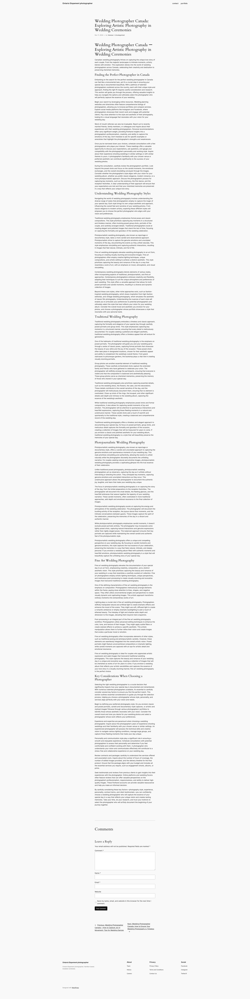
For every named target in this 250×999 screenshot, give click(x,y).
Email (97, 882)
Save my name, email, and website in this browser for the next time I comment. (124, 902)
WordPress (75, 987)
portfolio (184, 3)
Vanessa (110, 35)
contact (175, 3)
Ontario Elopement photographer (77, 3)
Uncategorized (120, 35)
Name (98, 873)
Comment (99, 851)
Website (98, 892)
